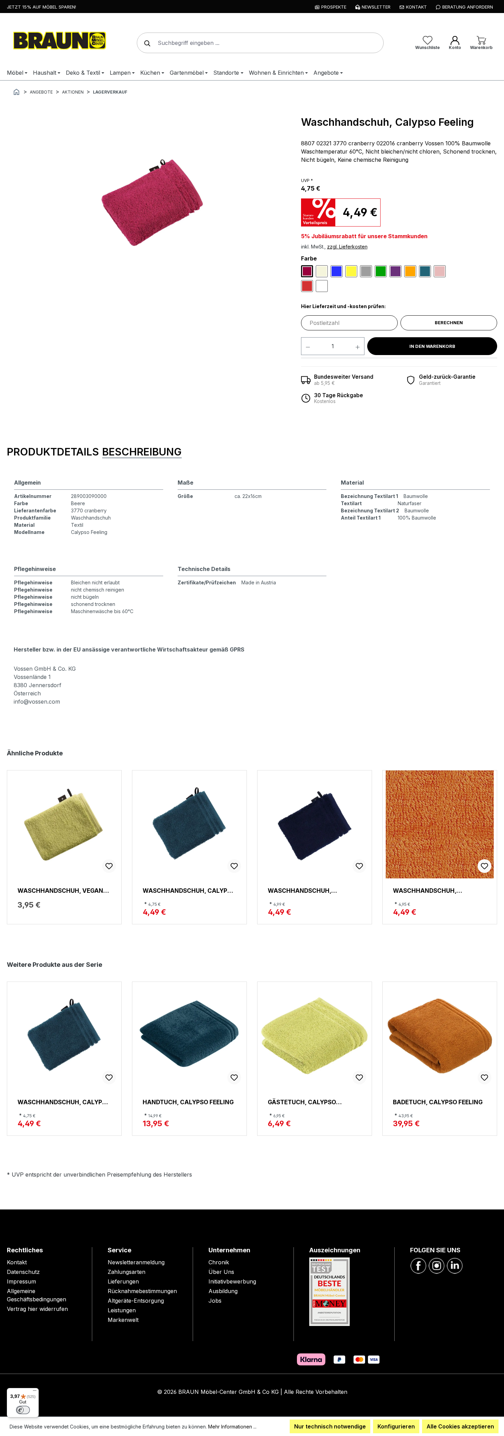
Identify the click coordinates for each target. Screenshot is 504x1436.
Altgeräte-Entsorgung (136, 1300)
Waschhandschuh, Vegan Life (60, 890)
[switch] (23, 1410)
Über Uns (221, 1271)
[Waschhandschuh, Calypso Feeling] (150, 204)
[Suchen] (145, 43)
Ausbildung (223, 1291)
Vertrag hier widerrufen (37, 1308)
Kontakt (17, 1262)
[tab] (53, 452)
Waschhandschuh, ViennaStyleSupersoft (306, 890)
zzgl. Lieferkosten (347, 247)
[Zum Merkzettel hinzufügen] (109, 866)
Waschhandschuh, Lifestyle (424, 890)
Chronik (218, 1262)
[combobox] (260, 43)
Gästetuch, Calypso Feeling (302, 1102)
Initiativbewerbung (232, 1281)
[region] (150, 204)
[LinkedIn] (454, 1265)
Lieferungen (123, 1281)
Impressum (21, 1281)
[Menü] (35, 1392)
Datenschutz (23, 1271)
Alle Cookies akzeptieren (460, 1426)
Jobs (214, 1300)
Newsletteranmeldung (136, 1262)
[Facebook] (418, 1265)
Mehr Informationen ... (232, 1426)
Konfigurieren (396, 1426)
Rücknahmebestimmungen (142, 1291)
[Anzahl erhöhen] (357, 346)
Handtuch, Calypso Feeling (188, 1102)
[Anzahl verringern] (307, 346)
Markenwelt (123, 1319)
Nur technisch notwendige (330, 1426)
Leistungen (122, 1310)
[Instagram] (436, 1265)
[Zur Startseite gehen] (58, 41)
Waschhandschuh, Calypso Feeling (189, 890)
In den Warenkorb (432, 346)
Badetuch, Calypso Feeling (438, 1102)
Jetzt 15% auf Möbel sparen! (41, 7)
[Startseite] (16, 91)
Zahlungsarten (126, 1271)
